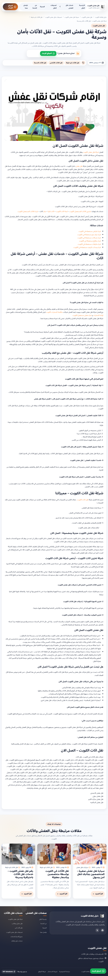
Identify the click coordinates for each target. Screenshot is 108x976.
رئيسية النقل (43, 919)
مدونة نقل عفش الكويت (72, 17)
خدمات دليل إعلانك (17, 940)
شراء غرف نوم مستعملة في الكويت (89, 234)
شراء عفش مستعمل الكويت (82, 315)
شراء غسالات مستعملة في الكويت (89, 238)
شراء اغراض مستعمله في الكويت (90, 231)
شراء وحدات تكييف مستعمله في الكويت (87, 247)
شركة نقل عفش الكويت (91, 152)
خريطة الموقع (42, 971)
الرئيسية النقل (82, 7)
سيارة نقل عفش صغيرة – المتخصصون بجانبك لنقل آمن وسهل (91, 874)
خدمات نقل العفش (69, 7)
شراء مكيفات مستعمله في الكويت (89, 244)
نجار (44, 211)
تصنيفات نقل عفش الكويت (53, 17)
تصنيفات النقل (54, 7)
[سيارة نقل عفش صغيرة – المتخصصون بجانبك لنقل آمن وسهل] (89, 854)
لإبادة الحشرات (98, 315)
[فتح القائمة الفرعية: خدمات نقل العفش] (60, 6)
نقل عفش (79, 166)
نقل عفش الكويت (87, 17)
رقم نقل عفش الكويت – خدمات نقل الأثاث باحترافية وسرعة (20, 874)
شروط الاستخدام (52, 971)
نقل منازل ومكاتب (17, 923)
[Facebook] (102, 930)
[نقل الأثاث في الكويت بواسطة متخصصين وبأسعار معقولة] (54, 854)
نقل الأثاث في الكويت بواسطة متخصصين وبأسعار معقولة (57, 874)
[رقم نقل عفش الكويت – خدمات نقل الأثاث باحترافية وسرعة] (18, 854)
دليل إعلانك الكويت (101, 17)
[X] (97, 930)
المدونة (42, 6)
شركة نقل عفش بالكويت (15, 919)
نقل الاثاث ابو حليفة (37, 17)
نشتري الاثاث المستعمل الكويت (80, 211)
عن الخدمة (34, 7)
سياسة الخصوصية (64, 971)
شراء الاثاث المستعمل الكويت (28, 211)
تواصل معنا (25, 7)
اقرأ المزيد (99, 894)
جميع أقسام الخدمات (17, 936)
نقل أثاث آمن (19, 927)
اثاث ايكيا (51, 211)
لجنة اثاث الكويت (62, 211)
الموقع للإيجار (10, 6)
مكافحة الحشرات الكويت (54, 312)
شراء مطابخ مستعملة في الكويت (90, 241)
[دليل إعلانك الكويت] (102, 916)
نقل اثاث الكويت (82, 500)
